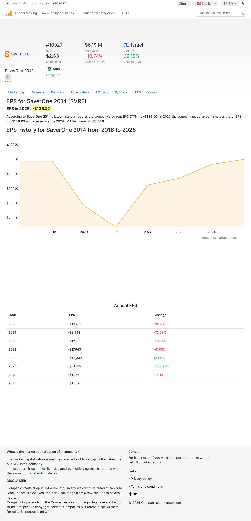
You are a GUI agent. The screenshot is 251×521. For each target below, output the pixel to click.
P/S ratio (121, 92)
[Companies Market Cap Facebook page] (130, 495)
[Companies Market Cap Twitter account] (135, 495)
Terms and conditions (147, 486)
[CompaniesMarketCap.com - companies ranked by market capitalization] (9, 13)
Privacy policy (141, 479)
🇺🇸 (204, 3)
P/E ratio (102, 92)
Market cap (16, 92)
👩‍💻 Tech (53, 69)
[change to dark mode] (243, 3)
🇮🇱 (133, 45)
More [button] (151, 92)
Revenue (38, 92)
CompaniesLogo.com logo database (78, 502)
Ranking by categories (98, 13)
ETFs (126, 13)
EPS (138, 92)
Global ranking (26, 13)
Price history (79, 92)
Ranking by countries (58, 13)
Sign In (184, 3)
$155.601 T (59, 3)
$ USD (228, 3)
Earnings (57, 92)
